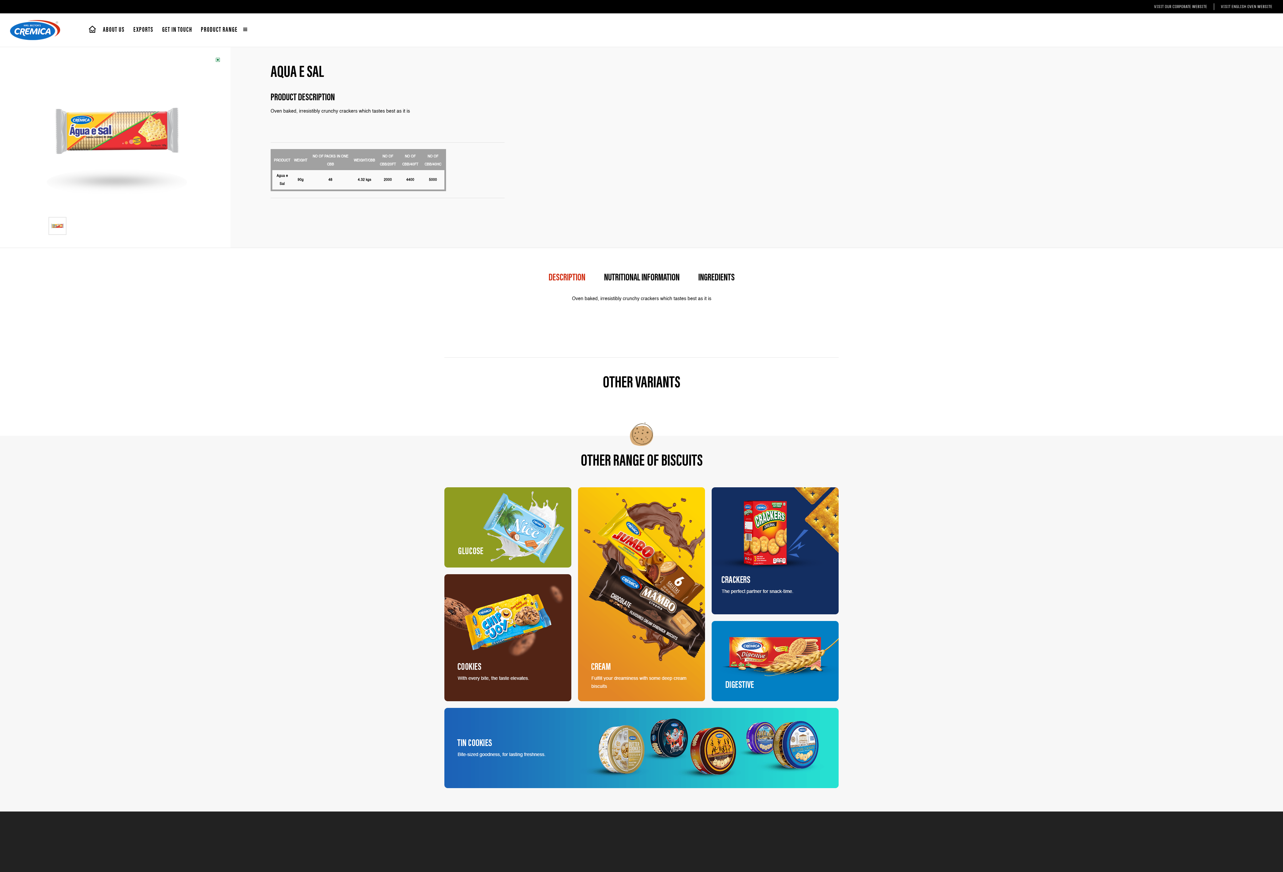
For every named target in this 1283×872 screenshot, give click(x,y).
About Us (114, 30)
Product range (220, 30)
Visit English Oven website (1246, 6)
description (567, 278)
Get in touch (177, 30)
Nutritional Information (642, 278)
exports (143, 30)
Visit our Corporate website (1180, 6)
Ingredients (716, 278)
